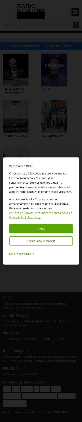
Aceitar (41, 228)
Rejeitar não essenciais (41, 241)
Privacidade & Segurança (24, 217)
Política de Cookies (21, 213)
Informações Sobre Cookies (52, 213)
